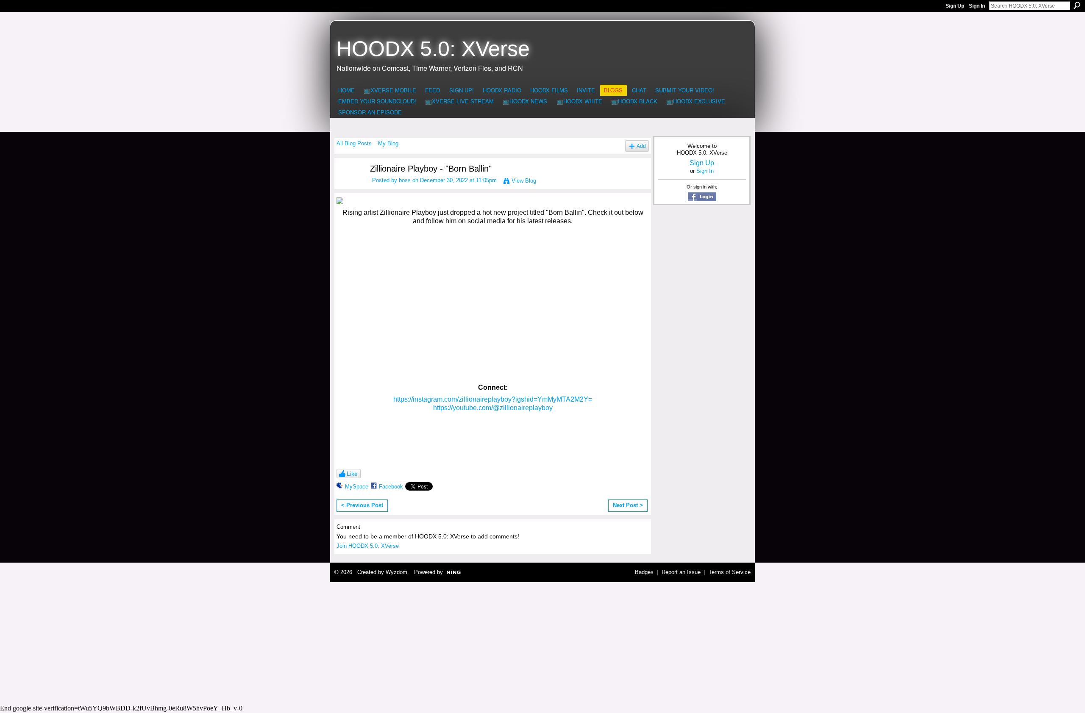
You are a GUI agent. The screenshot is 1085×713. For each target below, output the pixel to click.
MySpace (356, 486)
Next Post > (628, 505)
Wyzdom (396, 572)
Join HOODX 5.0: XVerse (368, 546)
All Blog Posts (354, 143)
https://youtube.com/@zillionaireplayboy (493, 407)
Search (1077, 5)
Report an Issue (681, 572)
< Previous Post (362, 505)
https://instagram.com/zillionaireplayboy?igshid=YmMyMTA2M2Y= (492, 399)
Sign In (977, 6)
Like (352, 473)
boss (405, 180)
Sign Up (955, 6)
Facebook (391, 486)
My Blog (388, 143)
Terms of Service (730, 572)
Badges (644, 572)
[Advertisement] (542, 642)
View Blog (524, 181)
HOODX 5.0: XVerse (433, 49)
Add (641, 146)
